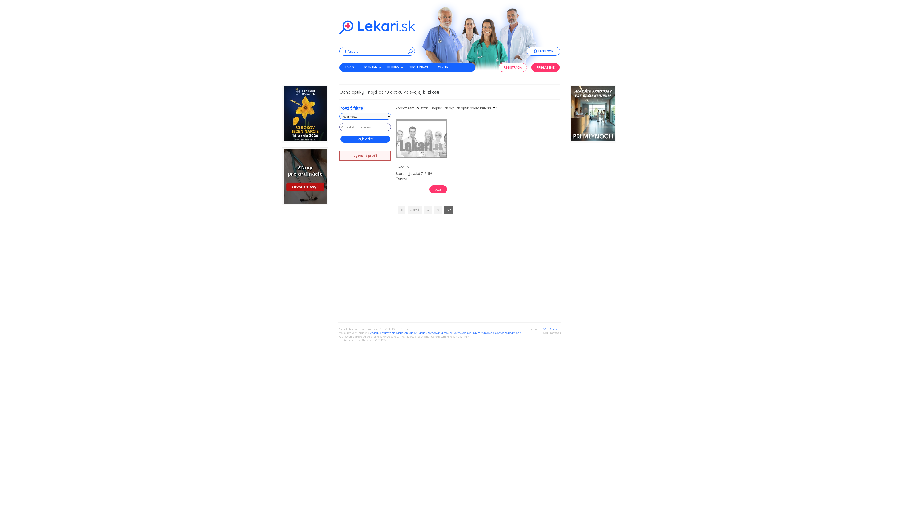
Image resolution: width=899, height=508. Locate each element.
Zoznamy (370, 67)
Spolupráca (419, 67)
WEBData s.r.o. (552, 329)
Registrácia (513, 67)
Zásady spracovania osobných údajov (393, 333)
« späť (414, 210)
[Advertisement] (365, 238)
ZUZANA (402, 167)
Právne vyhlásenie (483, 333)
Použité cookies (462, 333)
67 (427, 210)
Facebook (545, 51)
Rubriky (393, 67)
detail (438, 189)
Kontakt (351, 75)
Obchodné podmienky (508, 333)
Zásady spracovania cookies (435, 333)
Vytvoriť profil (365, 155)
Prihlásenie (546, 67)
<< (401, 210)
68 (438, 210)
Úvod (349, 67)
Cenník (443, 67)
